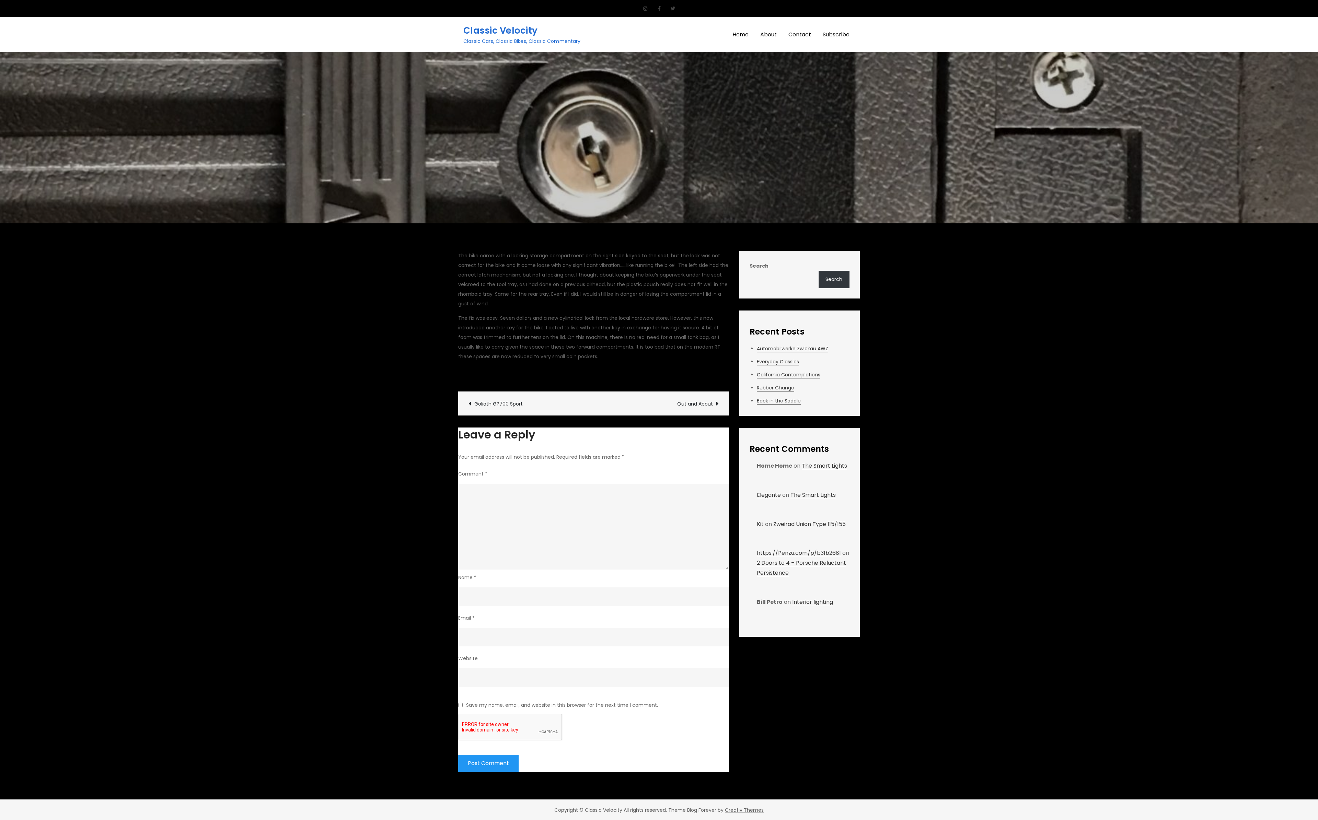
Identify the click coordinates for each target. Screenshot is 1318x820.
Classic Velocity (500, 30)
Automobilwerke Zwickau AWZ (792, 348)
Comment (472, 473)
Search (759, 265)
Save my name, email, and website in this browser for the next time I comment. (562, 705)
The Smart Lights (824, 466)
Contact (799, 34)
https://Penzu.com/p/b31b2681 (799, 553)
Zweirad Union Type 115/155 (809, 524)
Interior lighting (812, 602)
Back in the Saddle (779, 400)
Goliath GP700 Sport (498, 403)
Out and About (695, 403)
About (768, 34)
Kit (760, 524)
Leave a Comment (643, 374)
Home (740, 34)
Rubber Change (775, 387)
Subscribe (836, 34)
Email (466, 617)
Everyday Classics (778, 361)
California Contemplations (788, 374)
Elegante (769, 495)
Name (467, 577)
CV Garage (479, 374)
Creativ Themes (744, 810)
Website (468, 658)
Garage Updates (585, 374)
